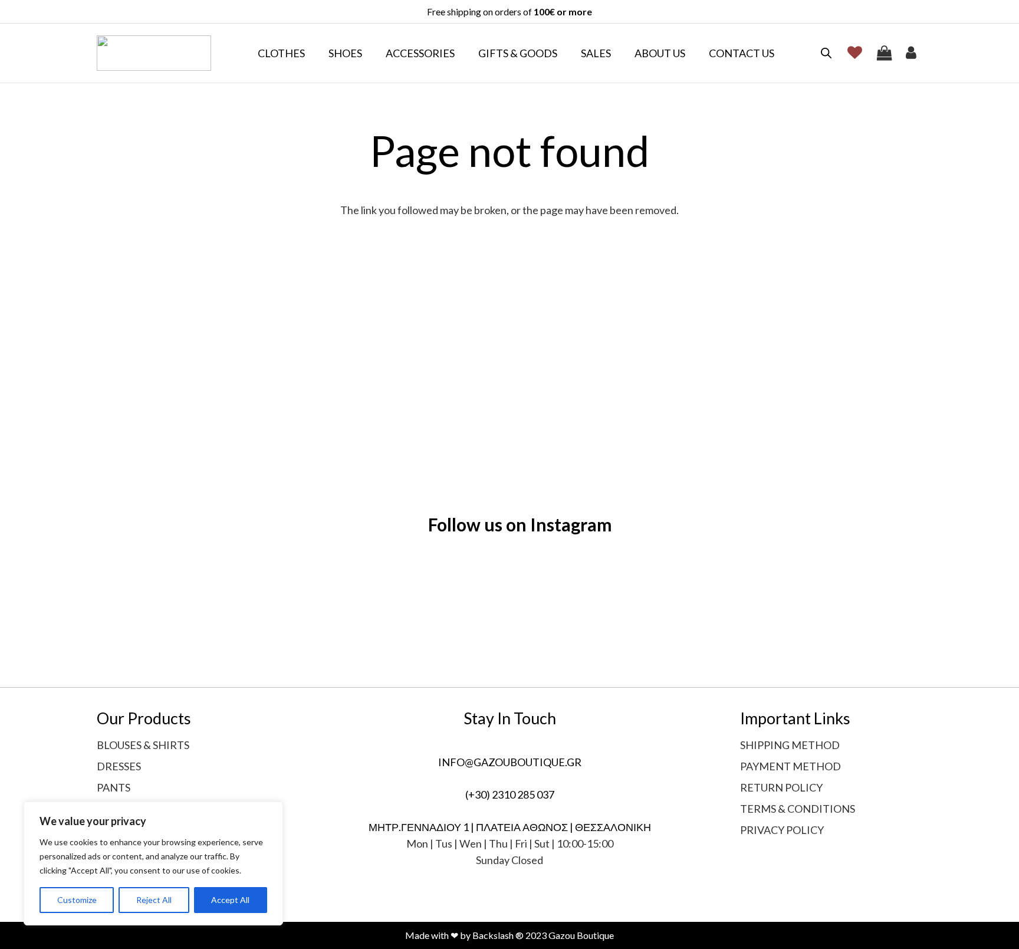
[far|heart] (857, 52)
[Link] (154, 53)
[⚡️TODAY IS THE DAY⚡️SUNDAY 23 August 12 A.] (177, 607)
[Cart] (885, 53)
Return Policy (781, 787)
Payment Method (790, 766)
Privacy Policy (782, 829)
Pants (113, 787)
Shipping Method (790, 744)
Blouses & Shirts (143, 744)
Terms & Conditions (797, 808)
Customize (77, 900)
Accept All (230, 900)
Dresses (119, 766)
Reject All (154, 900)
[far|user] (914, 52)
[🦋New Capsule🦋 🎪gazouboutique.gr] (509, 598)
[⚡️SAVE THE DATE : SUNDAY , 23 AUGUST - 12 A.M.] (343, 607)
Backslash (493, 935)
